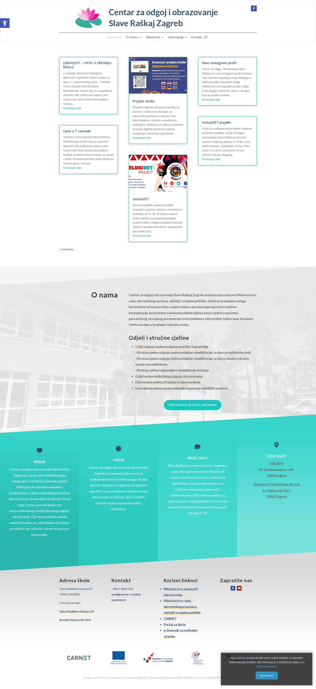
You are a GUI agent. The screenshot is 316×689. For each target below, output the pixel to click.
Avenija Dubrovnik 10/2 (75, 619)
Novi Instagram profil (219, 63)
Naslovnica (114, 37)
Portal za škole (175, 624)
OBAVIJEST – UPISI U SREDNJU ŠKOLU (87, 65)
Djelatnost (153, 37)
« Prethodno (66, 249)
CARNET (170, 619)
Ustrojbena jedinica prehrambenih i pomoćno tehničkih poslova (181, 388)
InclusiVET (141, 199)
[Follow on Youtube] (239, 588)
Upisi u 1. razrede (77, 131)
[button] (5, 23)
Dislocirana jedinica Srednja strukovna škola (167, 382)
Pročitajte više (72, 108)
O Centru (132, 37)
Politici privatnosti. (266, 666)
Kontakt (196, 37)
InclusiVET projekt (216, 122)
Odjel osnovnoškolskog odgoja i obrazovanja (168, 376)
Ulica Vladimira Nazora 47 (76, 611)
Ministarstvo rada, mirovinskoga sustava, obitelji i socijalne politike (182, 607)
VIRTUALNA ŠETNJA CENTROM (193, 405)
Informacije (175, 37)
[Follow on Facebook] (254, 8)
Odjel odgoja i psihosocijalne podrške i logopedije (171, 347)
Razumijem (266, 675)
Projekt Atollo (144, 101)
